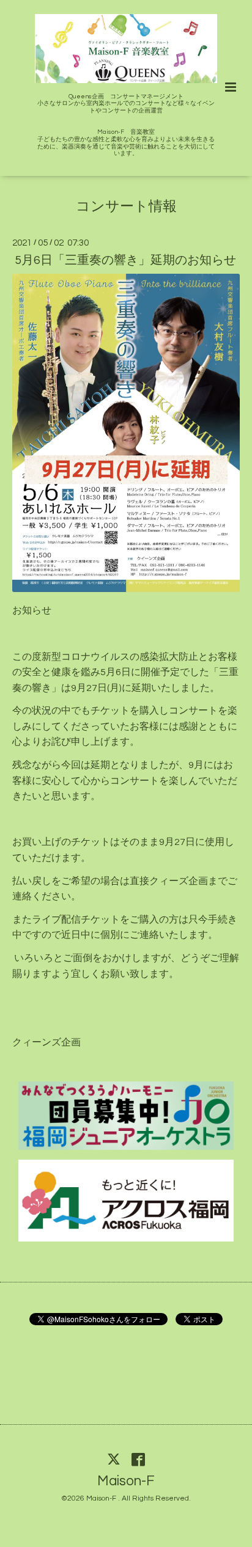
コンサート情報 (126, 207)
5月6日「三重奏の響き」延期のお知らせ (125, 260)
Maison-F (126, 1481)
